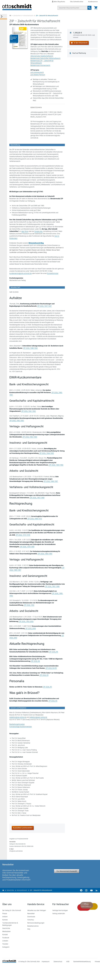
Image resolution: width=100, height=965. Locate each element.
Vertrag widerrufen (58, 913)
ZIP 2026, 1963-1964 (30, 437)
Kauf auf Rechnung (79, 53)
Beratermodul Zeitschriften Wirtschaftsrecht (45, 58)
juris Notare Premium (37, 75)
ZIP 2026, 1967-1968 (37, 498)
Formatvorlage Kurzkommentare (20, 726)
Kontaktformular (52, 273)
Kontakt (5, 935)
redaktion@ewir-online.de (38, 717)
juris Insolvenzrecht (37, 72)
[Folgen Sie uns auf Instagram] (86, 890)
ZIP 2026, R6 (52, 701)
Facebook (5, 938)
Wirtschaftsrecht (28, 15)
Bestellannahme (32, 926)
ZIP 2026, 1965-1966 (56, 465)
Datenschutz (58, 961)
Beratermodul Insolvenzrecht (40, 65)
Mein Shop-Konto (59, 2)
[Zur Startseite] (10, 15)
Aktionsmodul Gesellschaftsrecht (41, 56)
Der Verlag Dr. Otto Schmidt (11, 910)
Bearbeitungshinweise (17, 724)
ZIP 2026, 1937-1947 (44, 306)
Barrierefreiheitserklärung (82, 961)
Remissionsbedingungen (35, 923)
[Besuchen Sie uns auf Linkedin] (96, 890)
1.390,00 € (84, 35)
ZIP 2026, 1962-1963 (16, 420)
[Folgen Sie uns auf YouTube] (91, 890)
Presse (4, 913)
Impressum (45, 961)
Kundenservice (93, 2)
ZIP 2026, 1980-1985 (45, 554)
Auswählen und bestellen (22, 828)
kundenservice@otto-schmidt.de (20, 273)
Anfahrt (4, 917)
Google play (38, 231)
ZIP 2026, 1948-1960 (30, 348)
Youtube (5, 944)
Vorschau (30, 920)
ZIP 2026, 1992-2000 (26, 621)
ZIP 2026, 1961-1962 (28, 411)
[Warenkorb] (96, 8)
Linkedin (5, 941)
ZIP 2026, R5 (44, 675)
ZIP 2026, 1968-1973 (34, 519)
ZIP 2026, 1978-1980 (27, 547)
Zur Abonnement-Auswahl (66, 871)
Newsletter (31, 913)
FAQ (28, 929)
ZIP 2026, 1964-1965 (46, 453)
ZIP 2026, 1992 (29, 605)
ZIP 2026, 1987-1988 (52, 586)
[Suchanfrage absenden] (89, 8)
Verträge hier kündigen (60, 910)
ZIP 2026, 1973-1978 (23, 535)
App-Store (24, 231)
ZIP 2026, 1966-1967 (50, 481)
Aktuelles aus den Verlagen (36, 910)
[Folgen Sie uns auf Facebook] (81, 890)
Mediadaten (6, 931)
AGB (67, 961)
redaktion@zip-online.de (17, 717)
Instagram (5, 947)
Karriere (5, 920)
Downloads (31, 917)
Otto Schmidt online (76, 2)
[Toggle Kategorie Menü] (3, 16)
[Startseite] (9, 962)
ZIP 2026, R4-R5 (51, 668)
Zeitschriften (17, 15)
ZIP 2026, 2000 (30, 628)
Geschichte (6, 928)
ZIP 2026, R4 (53, 652)
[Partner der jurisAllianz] (87, 906)
